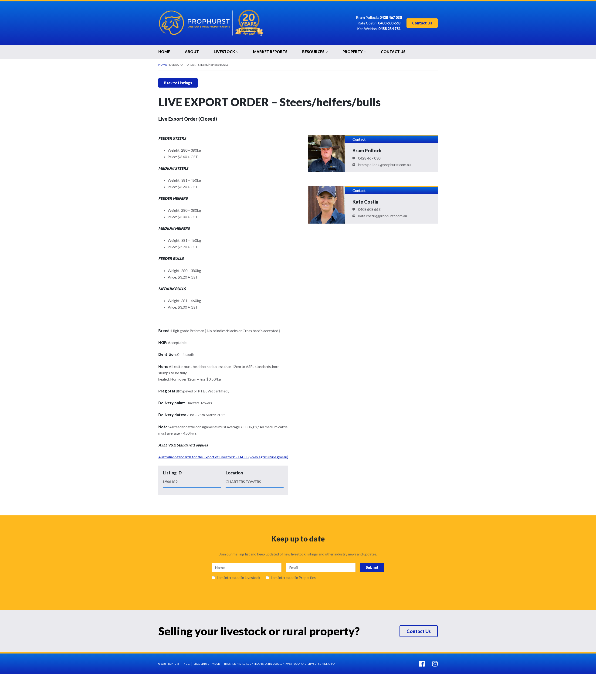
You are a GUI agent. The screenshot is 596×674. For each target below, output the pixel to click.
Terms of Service (317, 663)
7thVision (214, 663)
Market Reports (270, 51)
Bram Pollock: (379, 18)
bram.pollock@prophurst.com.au (384, 165)
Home (164, 51)
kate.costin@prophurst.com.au (382, 216)
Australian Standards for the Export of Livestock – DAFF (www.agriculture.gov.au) (223, 457)
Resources (313, 51)
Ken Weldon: (379, 29)
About (192, 51)
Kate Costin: (379, 23)
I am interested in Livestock (238, 577)
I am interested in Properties (293, 577)
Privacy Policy (291, 663)
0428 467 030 (369, 158)
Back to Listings (178, 83)
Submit (372, 567)
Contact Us (422, 23)
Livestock (224, 51)
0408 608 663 (369, 209)
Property (352, 51)
